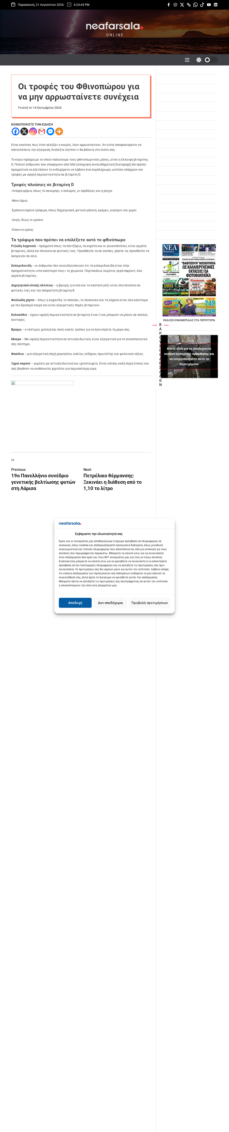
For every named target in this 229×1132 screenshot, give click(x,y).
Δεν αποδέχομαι (110, 603)
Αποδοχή (75, 603)
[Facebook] (15, 131)
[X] (24, 131)
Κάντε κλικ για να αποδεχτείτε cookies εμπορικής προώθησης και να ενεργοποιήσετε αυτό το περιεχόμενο (189, 356)
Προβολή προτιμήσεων (149, 603)
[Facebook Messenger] (50, 131)
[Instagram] (33, 131)
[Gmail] (42, 131)
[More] (59, 131)
